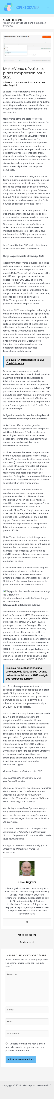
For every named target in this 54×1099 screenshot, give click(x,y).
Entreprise (35, 82)
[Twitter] (27, 922)
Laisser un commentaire (15, 82)
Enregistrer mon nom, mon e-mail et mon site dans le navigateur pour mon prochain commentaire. (26, 1047)
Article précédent (27, 934)
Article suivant (27, 942)
